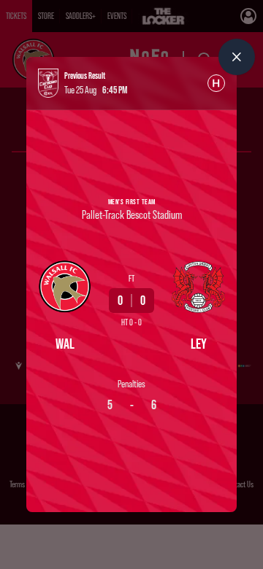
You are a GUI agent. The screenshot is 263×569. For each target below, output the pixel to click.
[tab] (216, 83)
